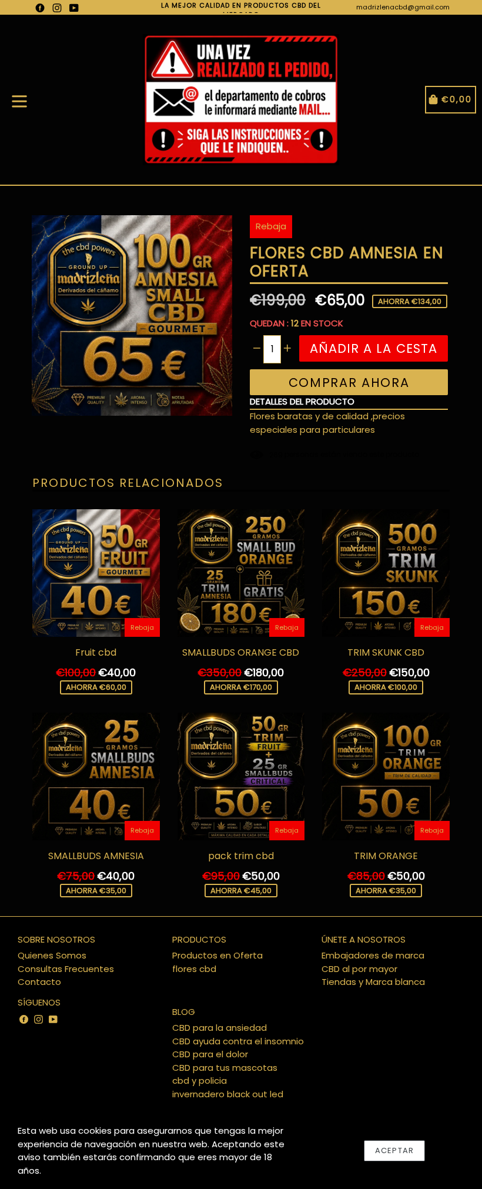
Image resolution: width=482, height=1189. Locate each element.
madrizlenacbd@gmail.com (403, 7)
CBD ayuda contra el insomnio (238, 1041)
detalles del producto (302, 401)
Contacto (39, 982)
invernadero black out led (227, 1094)
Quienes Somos (52, 955)
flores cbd (194, 969)
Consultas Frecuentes (66, 969)
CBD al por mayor (359, 969)
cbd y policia (199, 1080)
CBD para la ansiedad (219, 1027)
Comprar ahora (349, 382)
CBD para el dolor (210, 1054)
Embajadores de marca (373, 955)
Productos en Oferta (217, 955)
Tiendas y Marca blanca (373, 982)
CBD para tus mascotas (224, 1067)
